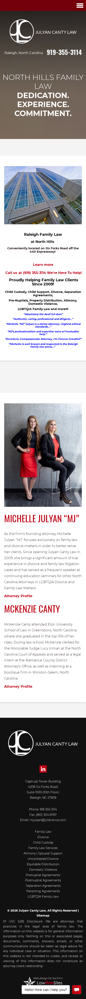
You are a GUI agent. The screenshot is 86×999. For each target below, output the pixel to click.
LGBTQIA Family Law (43, 896)
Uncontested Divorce (43, 859)
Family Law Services (43, 848)
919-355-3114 (64, 52)
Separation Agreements (43, 886)
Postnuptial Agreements (43, 880)
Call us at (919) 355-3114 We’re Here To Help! (43, 273)
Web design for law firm (48, 978)
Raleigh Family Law (43, 234)
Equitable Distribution (43, 864)
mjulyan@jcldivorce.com (48, 820)
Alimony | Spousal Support (43, 853)
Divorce (43, 837)
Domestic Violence (43, 870)
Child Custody (43, 842)
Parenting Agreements (43, 891)
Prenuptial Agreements (43, 875)
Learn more (43, 265)
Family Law (43, 832)
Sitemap (43, 915)
